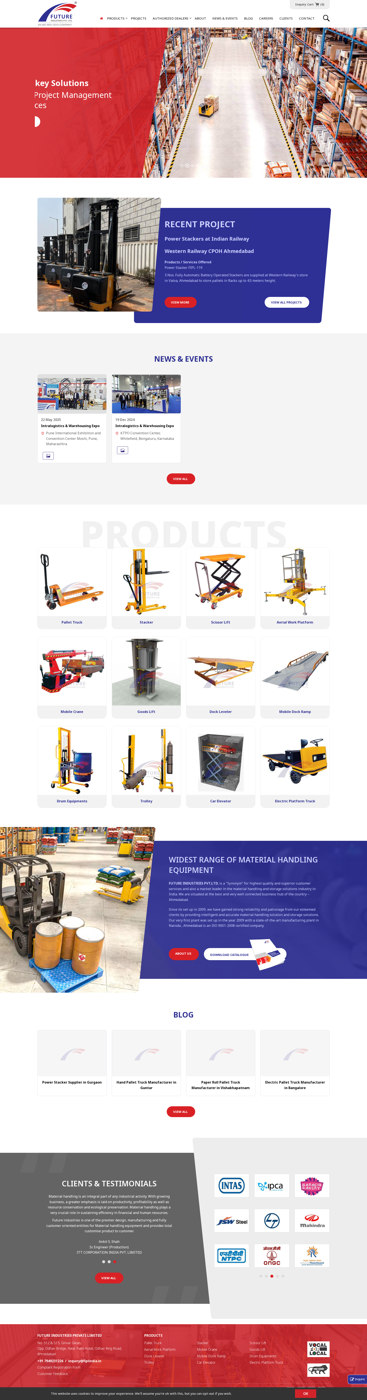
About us (183, 953)
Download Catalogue (229, 955)
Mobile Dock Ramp (211, 1356)
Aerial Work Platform (159, 1349)
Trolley (149, 1362)
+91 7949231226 (50, 1361)
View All (180, 479)
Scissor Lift (258, 1343)
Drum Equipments (263, 1356)
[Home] (102, 18)
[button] (171, 18)
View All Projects (286, 302)
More (46, 121)
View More (180, 302)
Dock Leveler (154, 1356)
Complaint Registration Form (58, 1367)
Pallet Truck (153, 1343)
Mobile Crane (207, 1349)
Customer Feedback (52, 1373)
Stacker (202, 1343)
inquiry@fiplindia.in (84, 1361)
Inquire (360, 1379)
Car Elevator (206, 1362)
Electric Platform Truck (266, 1362)
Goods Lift (257, 1349)
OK (305, 1393)
